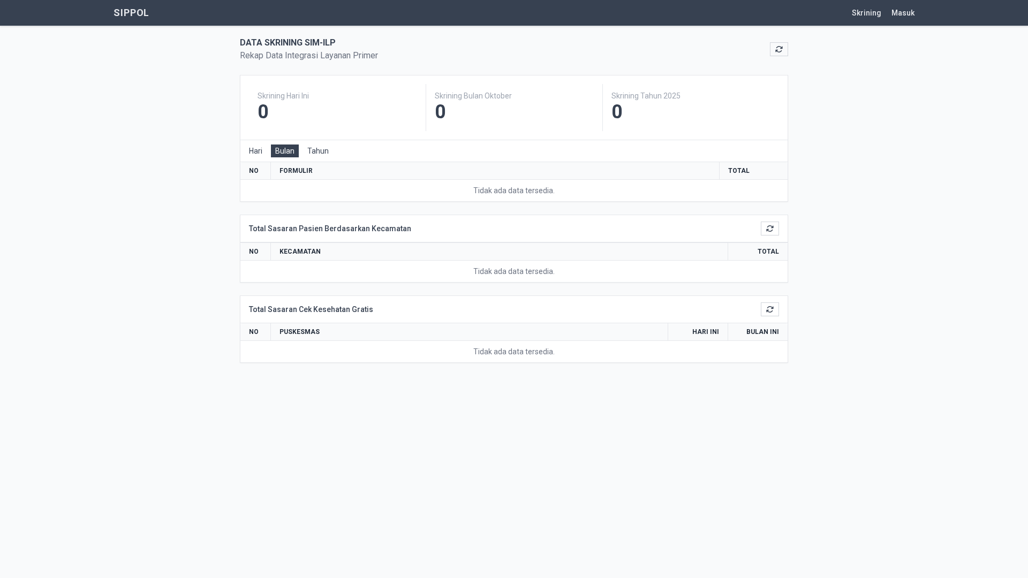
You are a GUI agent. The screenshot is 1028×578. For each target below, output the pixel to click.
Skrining (867, 13)
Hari (255, 151)
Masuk (902, 13)
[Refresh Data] (770, 228)
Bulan (284, 151)
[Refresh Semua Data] (779, 49)
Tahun (318, 151)
